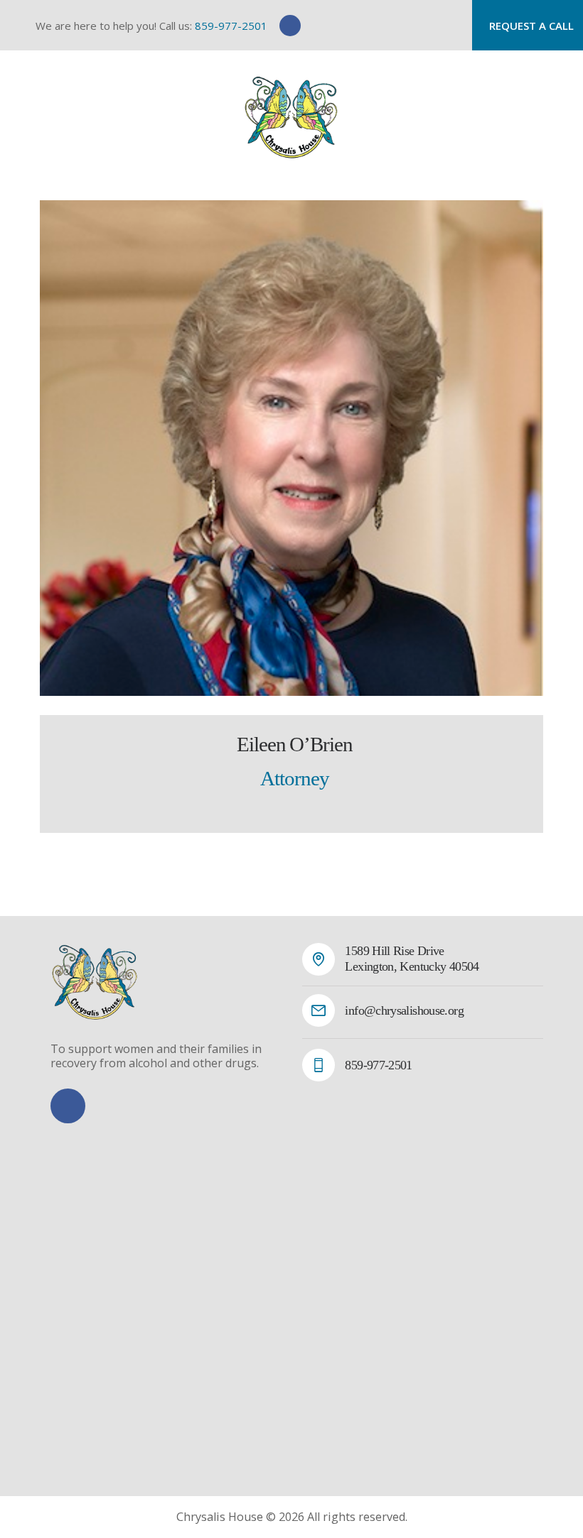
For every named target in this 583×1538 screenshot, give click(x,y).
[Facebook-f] (290, 25)
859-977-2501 (231, 25)
